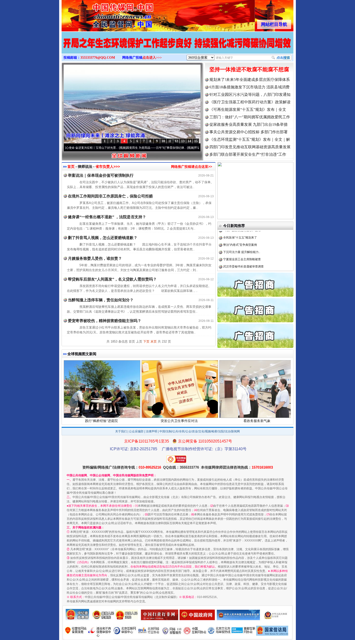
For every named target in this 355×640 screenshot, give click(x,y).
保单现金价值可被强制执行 (240, 263)
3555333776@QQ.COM (97, 57)
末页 (153, 341)
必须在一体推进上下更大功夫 (242, 270)
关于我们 (121, 431)
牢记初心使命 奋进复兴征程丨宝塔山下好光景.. (70, 147)
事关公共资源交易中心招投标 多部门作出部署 (248, 132)
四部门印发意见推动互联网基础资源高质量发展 (250, 147)
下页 (146, 341)
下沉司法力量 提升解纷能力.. (241, 241)
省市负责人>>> (107, 166)
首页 (71, 166)
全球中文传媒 (101, 14)
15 (196, 141)
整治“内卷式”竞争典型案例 (240, 234)
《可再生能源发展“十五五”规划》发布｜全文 (247, 109)
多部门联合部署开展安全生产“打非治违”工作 (247, 154)
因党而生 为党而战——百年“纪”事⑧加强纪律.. (139, 147)
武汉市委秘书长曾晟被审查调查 (243, 256)
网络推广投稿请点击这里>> (191, 167)
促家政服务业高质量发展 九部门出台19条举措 (248, 124)
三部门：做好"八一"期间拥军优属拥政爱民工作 (249, 117)
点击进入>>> (152, 57)
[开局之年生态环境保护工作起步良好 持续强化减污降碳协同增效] (177, 47)
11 (169, 141)
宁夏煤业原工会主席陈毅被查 (242, 248)
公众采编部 (136, 431)
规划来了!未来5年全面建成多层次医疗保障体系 (249, 79)
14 (189, 141)
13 (183, 141)
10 (163, 141)
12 (176, 141)
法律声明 (151, 431)
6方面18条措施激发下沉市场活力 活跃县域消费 (249, 87)
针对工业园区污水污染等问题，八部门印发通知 (250, 94)
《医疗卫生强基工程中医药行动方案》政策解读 (250, 102)
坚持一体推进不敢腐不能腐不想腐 (249, 69)
